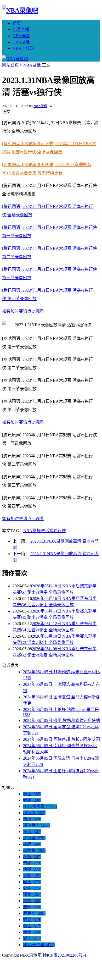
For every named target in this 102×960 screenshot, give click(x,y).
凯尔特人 (36, 825)
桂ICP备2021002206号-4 (64, 955)
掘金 (32, 919)
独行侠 (59, 530)
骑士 (32, 794)
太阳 (32, 875)
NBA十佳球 (23, 48)
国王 (32, 882)
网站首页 (10, 65)
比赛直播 (21, 29)
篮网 (32, 907)
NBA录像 (21, 36)
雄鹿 (32, 844)
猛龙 (32, 894)
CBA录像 (21, 42)
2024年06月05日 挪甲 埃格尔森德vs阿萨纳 (61, 720)
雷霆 (32, 900)
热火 (32, 819)
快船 (32, 869)
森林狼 (34, 850)
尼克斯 (34, 913)
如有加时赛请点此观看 (23, 311)
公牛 (32, 888)
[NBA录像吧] (20, 10)
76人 (32, 831)
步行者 (34, 838)
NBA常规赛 (34, 530)
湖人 (32, 938)
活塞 (49, 530)
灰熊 (32, 856)
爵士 (32, 932)
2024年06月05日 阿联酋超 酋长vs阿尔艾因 (61, 739)
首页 (17, 23)
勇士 (32, 926)
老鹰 (32, 800)
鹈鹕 (32, 863)
